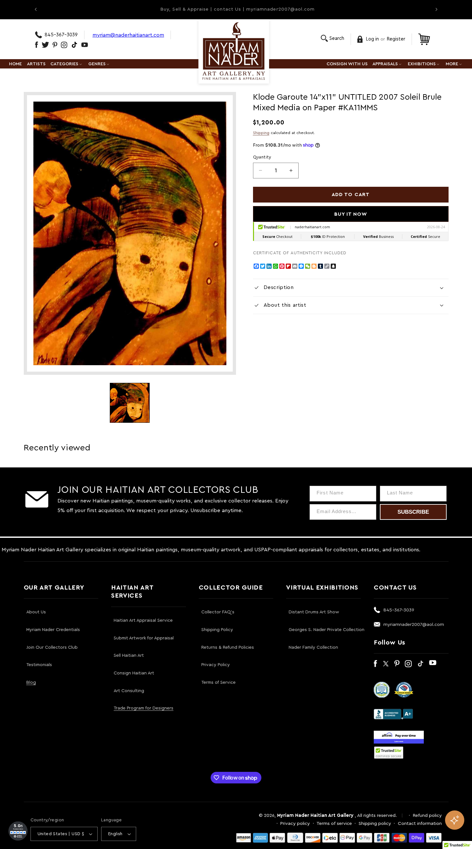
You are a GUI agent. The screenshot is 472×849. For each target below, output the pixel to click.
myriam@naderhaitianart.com (128, 35)
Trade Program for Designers (143, 708)
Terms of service (334, 823)
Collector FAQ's (217, 612)
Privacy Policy (215, 665)
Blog (31, 682)
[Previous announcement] (36, 9)
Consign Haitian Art (134, 673)
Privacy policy (295, 823)
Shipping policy (375, 823)
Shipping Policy (217, 630)
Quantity (262, 157)
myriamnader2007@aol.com (413, 624)
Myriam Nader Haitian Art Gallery (315, 815)
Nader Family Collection (313, 647)
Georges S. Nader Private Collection (326, 630)
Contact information (420, 823)
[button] (332, 38)
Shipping (261, 133)
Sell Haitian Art (129, 655)
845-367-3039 (61, 34)
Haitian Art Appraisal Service (143, 620)
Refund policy (427, 815)
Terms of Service (218, 682)
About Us (36, 612)
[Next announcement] (436, 9)
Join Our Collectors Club (52, 647)
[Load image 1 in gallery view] (129, 402)
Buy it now (350, 214)
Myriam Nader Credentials (53, 630)
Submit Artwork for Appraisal (144, 638)
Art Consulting (129, 691)
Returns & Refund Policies (227, 647)
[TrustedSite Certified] (389, 752)
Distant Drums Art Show (314, 612)
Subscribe (413, 512)
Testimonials (39, 665)
